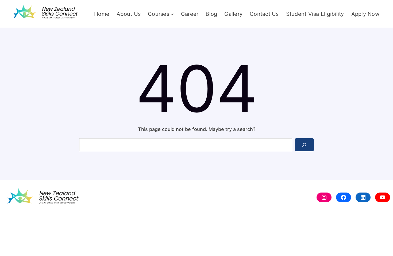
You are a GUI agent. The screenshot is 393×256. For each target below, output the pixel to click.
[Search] (304, 144)
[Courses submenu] (172, 14)
